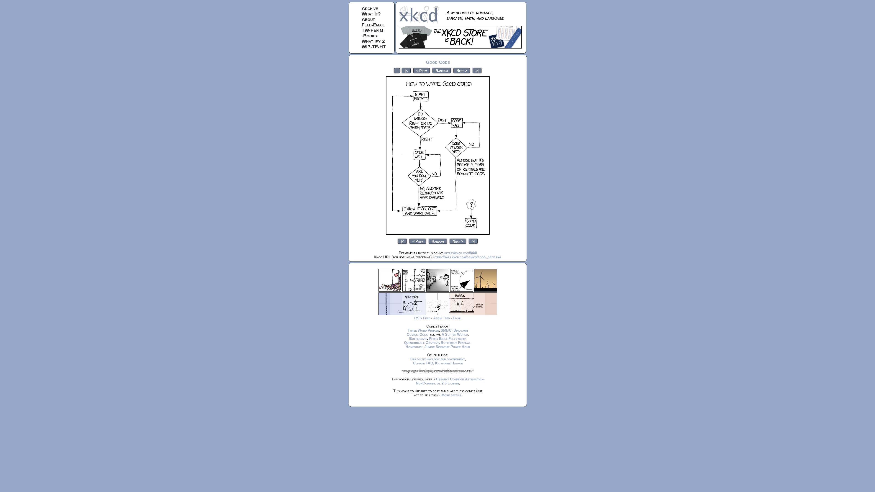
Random (441, 70)
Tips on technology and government (437, 359)
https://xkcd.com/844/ (460, 253)
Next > (461, 70)
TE (375, 46)
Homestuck (414, 347)
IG (380, 30)
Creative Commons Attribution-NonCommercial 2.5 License (450, 381)
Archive (370, 8)
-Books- (370, 35)
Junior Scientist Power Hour (447, 347)
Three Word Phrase (423, 330)
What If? (371, 13)
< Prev (421, 70)
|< (406, 70)
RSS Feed (422, 318)
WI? (366, 46)
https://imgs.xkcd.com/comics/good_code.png (467, 257)
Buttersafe (418, 339)
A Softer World (455, 334)
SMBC (446, 330)
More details (451, 395)
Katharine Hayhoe (449, 363)
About (368, 19)
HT (382, 46)
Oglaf (424, 334)
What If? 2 (373, 41)
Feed (367, 24)
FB (374, 30)
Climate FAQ (423, 363)
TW (365, 30)
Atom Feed (441, 318)
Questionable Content (421, 343)
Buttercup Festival (456, 343)
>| (477, 70)
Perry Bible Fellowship (447, 339)
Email (379, 24)
